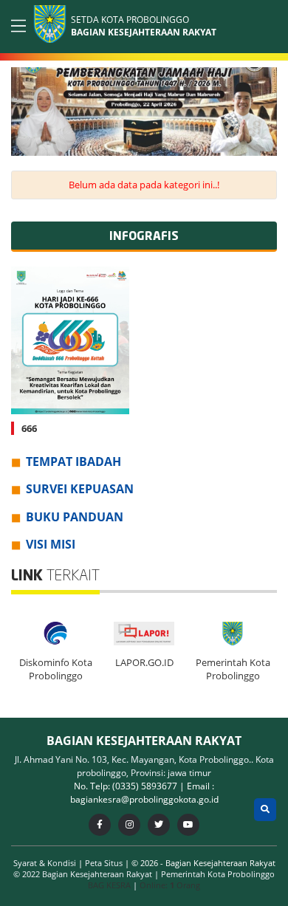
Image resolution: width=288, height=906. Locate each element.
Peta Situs (105, 862)
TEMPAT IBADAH (73, 461)
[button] (263, 108)
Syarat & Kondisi (45, 862)
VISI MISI (50, 544)
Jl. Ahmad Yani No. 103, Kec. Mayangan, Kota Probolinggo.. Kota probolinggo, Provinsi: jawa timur (144, 766)
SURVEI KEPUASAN (80, 489)
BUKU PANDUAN (74, 517)
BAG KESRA (109, 884)
